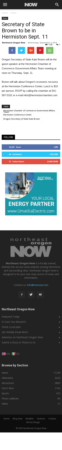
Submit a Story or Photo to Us (18, 342)
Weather (29, 418)
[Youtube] (40, 294)
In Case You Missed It (14, 321)
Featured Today (10, 316)
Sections (41, 418)
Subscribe (52, 161)
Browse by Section (15, 365)
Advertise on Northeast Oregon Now (22, 337)
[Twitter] (31, 294)
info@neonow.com (37, 285)
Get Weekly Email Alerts (15, 332)
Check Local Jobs (11, 327)
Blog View (17, 418)
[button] (57, 4)
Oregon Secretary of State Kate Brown (21, 118)
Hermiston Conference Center (17, 114)
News (5, 18)
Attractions (8, 383)
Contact (52, 418)
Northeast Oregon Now (13, 42)
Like (56, 147)
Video (5, 403)
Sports (5, 393)
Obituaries (7, 377)
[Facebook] (21, 294)
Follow (54, 154)
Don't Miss (8, 388)
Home (5, 12)
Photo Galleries (10, 398)
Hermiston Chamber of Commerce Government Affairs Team (29, 110)
